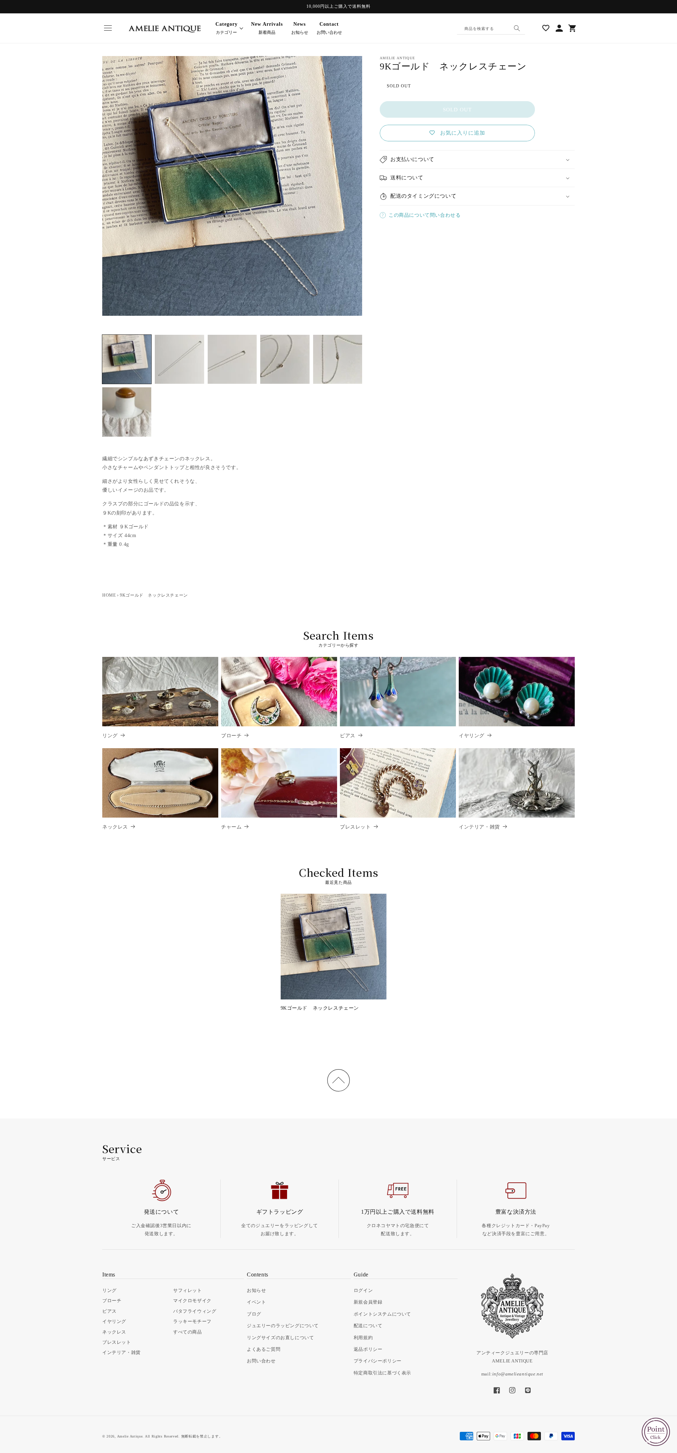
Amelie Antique (130, 1436)
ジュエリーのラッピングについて (283, 1325)
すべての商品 (187, 1332)
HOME (109, 595)
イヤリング (471, 735)
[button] (108, 28)
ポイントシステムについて (382, 1314)
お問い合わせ (329, 28)
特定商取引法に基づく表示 (382, 1372)
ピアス (347, 735)
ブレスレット (355, 827)
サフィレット (187, 1290)
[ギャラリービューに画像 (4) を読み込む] (284, 359)
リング (110, 735)
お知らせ (299, 28)
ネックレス (115, 827)
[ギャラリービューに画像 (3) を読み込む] (232, 359)
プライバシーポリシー (378, 1360)
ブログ (254, 1314)
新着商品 (267, 28)
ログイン (363, 1290)
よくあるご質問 (263, 1349)
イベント (256, 1302)
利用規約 (363, 1337)
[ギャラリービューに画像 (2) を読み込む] (179, 359)
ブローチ (231, 735)
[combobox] (491, 28)
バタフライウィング (194, 1311)
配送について (368, 1325)
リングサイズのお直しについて (280, 1337)
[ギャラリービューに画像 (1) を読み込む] (126, 359)
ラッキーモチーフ (192, 1321)
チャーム (231, 827)
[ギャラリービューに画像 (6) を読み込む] (126, 411)
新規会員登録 (368, 1302)
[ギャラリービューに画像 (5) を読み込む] (337, 359)
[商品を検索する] (517, 28)
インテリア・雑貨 (479, 827)
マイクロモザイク (192, 1300)
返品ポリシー (368, 1349)
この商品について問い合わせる (425, 215)
